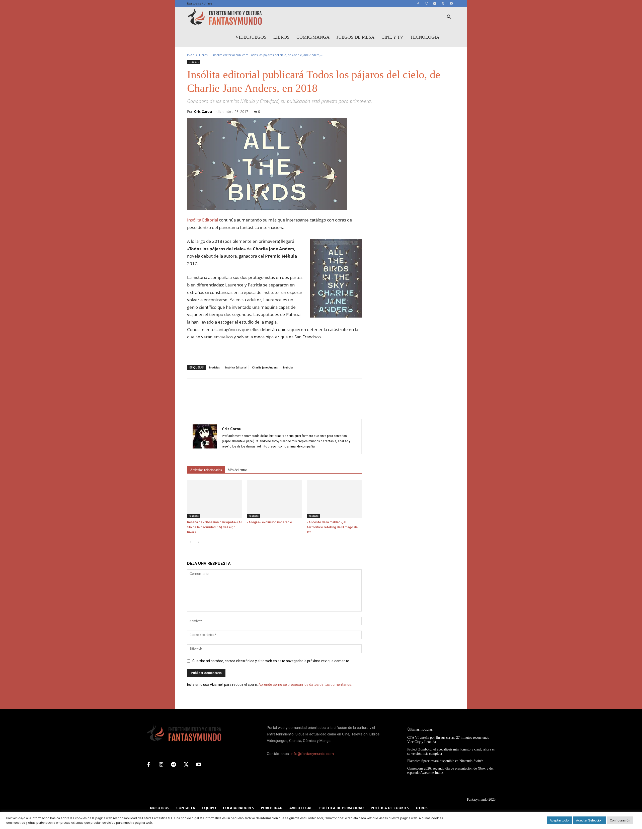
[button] (449, 17)
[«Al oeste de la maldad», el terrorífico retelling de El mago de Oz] (334, 499)
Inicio (190, 55)
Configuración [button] (620, 820)
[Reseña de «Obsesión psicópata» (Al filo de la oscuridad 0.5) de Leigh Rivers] (214, 499)
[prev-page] (190, 542)
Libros (281, 37)
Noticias (194, 62)
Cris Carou (203, 111)
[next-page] (198, 542)
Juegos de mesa (355, 37)
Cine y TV (392, 37)
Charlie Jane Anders (265, 367)
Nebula (288, 367)
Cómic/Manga (313, 37)
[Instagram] (426, 3)
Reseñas (194, 515)
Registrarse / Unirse (199, 3)
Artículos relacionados (206, 470)
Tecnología (424, 37)
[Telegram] (434, 3)
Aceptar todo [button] (559, 820)
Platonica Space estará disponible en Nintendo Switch (445, 761)
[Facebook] (418, 3)
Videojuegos (250, 37)
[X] (443, 3)
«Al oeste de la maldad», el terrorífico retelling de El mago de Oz (332, 527)
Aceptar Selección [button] (589, 820)
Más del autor (237, 470)
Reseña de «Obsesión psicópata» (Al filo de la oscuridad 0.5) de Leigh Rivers (214, 527)
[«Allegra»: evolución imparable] (274, 499)
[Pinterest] (215, 398)
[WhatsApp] (227, 398)
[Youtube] (451, 3)
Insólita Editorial (202, 220)
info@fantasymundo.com (312, 753)
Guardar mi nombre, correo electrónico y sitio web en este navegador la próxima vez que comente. (271, 661)
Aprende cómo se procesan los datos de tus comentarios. (305, 685)
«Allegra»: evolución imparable (269, 522)
